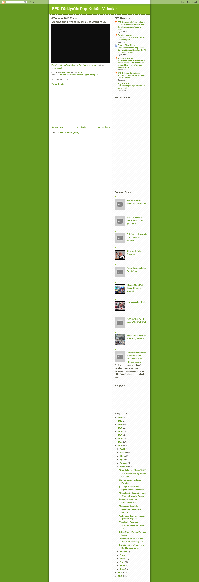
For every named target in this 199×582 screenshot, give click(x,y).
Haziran (123, 552)
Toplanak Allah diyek (136, 302)
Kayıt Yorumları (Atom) (68, 132)
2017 (120, 435)
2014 (120, 445)
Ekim (122, 456)
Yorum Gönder (58, 84)
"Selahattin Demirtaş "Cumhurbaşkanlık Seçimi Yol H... (132, 525)
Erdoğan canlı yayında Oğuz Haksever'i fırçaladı (137, 237)
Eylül (122, 459)
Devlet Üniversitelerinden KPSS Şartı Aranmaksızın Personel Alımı (131, 27)
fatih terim (71, 74)
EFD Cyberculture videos (129, 73)
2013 (120, 573)
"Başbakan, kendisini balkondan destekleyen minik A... (130, 509)
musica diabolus (125, 58)
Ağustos (124, 463)
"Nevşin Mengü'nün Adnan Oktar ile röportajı (135, 288)
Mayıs (123, 555)
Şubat (123, 566)
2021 (120, 421)
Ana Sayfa (81, 127)
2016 (120, 438)
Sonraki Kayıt (57, 127)
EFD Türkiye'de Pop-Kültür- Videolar (84, 9)
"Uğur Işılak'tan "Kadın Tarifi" (132, 470)
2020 (120, 424)
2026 (120, 417)
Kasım (123, 452)
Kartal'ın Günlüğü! (126, 35)
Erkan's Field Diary (126, 45)
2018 (120, 431)
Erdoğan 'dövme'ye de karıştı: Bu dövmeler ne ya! (73, 65)
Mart (122, 562)
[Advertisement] (73, 105)
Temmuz (124, 466)
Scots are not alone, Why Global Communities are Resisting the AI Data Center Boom (132, 50)
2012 (120, 576)
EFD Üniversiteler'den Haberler (131, 22)
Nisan (123, 559)
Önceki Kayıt (104, 127)
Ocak (122, 569)
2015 (120, 442)
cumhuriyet (56, 68)
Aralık (123, 449)
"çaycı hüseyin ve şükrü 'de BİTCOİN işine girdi (135, 220)
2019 (120, 428)
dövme (63, 74)
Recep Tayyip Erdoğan (87, 74)
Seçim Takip (123, 83)
